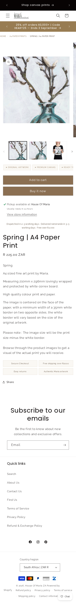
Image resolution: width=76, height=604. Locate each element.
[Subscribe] (64, 445)
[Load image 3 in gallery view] (58, 150)
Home (3, 36)
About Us (13, 482)
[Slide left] (4, 151)
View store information (22, 214)
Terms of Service (18, 508)
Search (11, 474)
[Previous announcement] (7, 5)
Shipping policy (27, 596)
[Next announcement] (69, 5)
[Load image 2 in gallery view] (38, 150)
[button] (8, 15)
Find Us (12, 499)
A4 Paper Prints (18, 36)
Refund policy (23, 590)
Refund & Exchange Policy (24, 525)
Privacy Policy (16, 517)
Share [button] (10, 382)
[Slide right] (72, 151)
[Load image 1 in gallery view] (18, 150)
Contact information (50, 596)
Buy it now (38, 191)
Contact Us (14, 491)
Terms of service (63, 590)
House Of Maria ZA (35, 585)
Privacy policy (42, 590)
